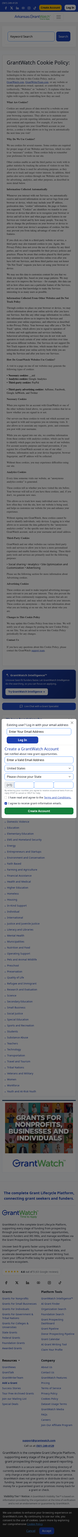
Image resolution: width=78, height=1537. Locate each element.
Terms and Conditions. (57, 797)
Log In (22, 740)
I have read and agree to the (39, 797)
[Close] (72, 722)
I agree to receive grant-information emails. (35, 803)
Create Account (39, 811)
